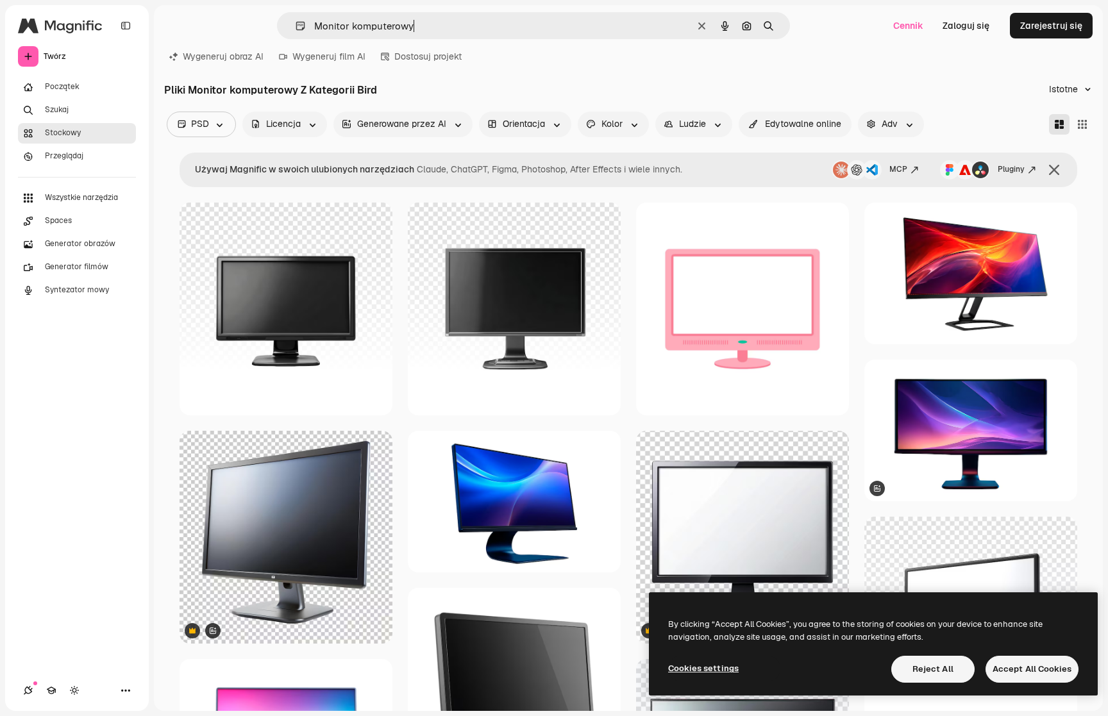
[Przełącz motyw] (74, 690)
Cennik (908, 25)
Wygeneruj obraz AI (223, 56)
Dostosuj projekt (428, 56)
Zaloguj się (966, 25)
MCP (898, 169)
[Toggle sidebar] (125, 25)
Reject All (932, 668)
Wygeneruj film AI (328, 56)
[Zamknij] (1054, 170)
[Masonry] (1059, 124)
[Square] (1082, 124)
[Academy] (51, 690)
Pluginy (1011, 169)
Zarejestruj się (1051, 25)
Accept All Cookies (1032, 668)
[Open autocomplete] (295, 26)
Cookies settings (703, 668)
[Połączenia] (28, 690)
